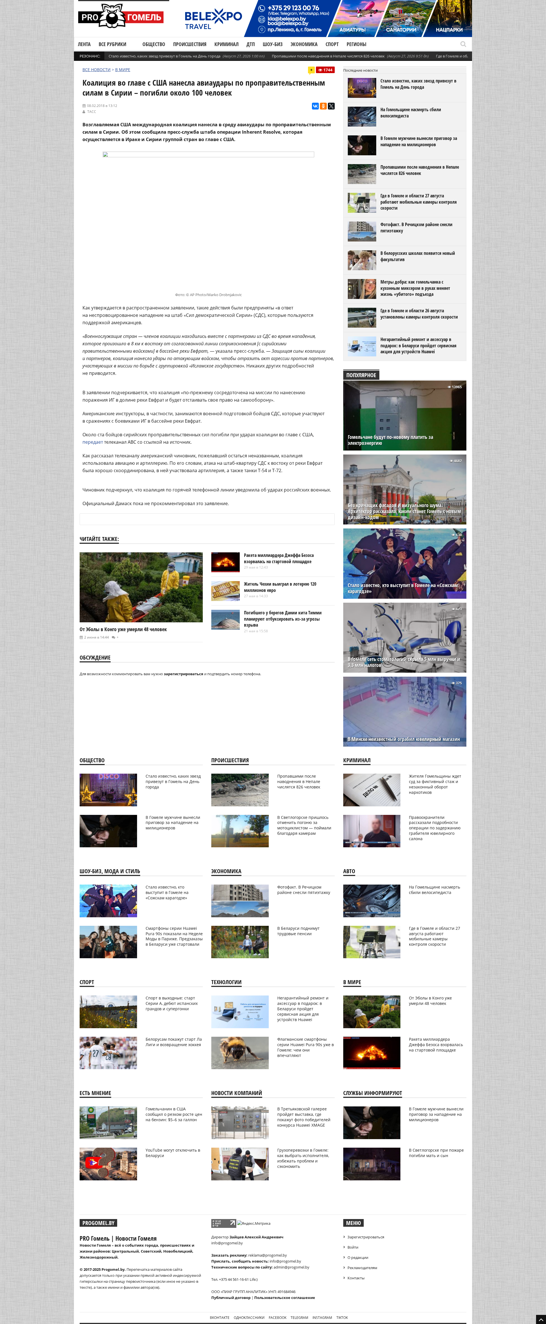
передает (92, 442)
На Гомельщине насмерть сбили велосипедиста (410, 112)
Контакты (356, 1277)
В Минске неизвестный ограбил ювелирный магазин (404, 739)
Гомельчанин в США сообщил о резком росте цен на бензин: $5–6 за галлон (174, 1114)
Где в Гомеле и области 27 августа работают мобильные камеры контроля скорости (418, 202)
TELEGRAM (299, 1317)
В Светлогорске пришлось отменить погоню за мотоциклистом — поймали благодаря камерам (304, 825)
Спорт (332, 44)
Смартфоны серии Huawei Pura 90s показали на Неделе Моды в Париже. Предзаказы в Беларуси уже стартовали (174, 936)
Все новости (96, 69)
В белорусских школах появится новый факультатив (417, 256)
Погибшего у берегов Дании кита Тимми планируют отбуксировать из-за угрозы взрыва (283, 619)
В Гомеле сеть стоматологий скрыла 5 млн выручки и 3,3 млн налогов (404, 662)
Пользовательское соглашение (284, 1297)
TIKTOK (342, 1317)
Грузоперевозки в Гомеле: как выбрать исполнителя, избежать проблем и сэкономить (303, 1158)
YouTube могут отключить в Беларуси (173, 1152)
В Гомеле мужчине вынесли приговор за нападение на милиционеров (418, 141)
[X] (331, 106)
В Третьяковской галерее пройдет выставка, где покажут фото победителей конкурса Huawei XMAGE (303, 1117)
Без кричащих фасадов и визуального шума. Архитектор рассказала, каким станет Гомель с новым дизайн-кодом (404, 511)
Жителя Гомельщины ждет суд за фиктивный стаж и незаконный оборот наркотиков (435, 784)
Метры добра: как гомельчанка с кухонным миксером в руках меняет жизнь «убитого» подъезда (415, 288)
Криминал (226, 44)
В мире (122, 69)
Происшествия (189, 44)
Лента (84, 44)
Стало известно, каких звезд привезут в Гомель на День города (164, 56)
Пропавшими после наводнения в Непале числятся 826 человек (328, 56)
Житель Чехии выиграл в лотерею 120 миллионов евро (280, 587)
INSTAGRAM (322, 1317)
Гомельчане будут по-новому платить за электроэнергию (390, 440)
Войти (353, 1247)
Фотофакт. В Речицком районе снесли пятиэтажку (416, 227)
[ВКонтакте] (315, 106)
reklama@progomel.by (267, 1255)
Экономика (304, 44)
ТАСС (91, 111)
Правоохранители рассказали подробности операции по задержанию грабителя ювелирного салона (435, 828)
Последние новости (360, 70)
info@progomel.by (227, 1242)
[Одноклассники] (323, 106)
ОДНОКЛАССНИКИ (249, 1317)
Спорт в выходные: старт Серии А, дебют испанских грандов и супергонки (172, 1003)
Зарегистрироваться (366, 1237)
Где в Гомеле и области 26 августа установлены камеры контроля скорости (419, 313)
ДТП (251, 44)
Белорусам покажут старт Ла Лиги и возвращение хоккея (174, 1041)
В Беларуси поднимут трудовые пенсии (298, 931)
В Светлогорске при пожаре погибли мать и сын (436, 1152)
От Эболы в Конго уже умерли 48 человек (123, 629)
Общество (153, 44)
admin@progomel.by (291, 1267)
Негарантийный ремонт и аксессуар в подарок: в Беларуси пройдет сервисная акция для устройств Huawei (418, 345)
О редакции (358, 1257)
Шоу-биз (273, 44)
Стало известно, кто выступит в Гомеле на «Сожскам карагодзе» (403, 588)
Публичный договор (231, 1297)
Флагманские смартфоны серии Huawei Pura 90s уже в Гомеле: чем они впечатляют (305, 1047)
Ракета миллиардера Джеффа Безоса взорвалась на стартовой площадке (279, 558)
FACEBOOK (277, 1317)
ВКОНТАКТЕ (219, 1317)
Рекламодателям (362, 1267)
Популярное (361, 375)
